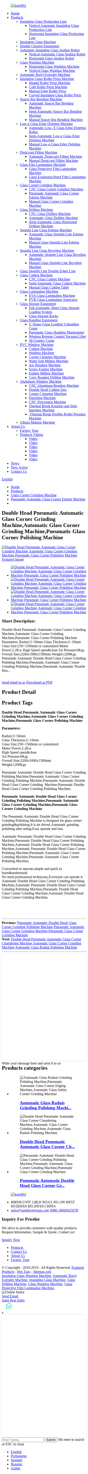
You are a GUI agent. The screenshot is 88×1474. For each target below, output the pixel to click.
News (15, 463)
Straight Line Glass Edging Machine (46, 230)
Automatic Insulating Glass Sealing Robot (50, 50)
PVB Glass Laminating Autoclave (53, 300)
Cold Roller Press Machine (48, 87)
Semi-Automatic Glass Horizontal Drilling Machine (53, 224)
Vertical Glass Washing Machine (52, 70)
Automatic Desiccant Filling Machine (55, 156)
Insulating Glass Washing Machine (26, 1276)
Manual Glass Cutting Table (49, 287)
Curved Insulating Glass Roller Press (55, 95)
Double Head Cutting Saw (48, 390)
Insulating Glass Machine (38, 42)
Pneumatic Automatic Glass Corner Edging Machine (48, 499)
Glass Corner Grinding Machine (43, 185)
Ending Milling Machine (46, 373)
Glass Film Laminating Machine (43, 165)
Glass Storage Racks (43, 316)
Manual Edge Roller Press (47, 91)
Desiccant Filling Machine (38, 152)
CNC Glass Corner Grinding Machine (56, 189)
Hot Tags (23, 1272)
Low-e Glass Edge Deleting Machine (46, 124)
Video (33, 439)
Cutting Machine (41, 349)
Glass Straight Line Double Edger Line (48, 271)
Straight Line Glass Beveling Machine (47, 250)
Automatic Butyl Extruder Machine (45, 75)
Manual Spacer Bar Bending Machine (56, 120)
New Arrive (19, 467)
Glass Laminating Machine (39, 291)
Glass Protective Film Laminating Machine (37, 1286)
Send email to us (13, 682)
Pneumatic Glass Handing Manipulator (56, 332)
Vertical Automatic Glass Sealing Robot (57, 54)
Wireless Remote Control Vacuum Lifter (57, 336)
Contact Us (19, 471)
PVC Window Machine (36, 345)
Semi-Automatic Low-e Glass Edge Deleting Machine (54, 138)
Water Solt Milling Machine (48, 361)
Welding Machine (41, 353)
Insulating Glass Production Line (43, 21)
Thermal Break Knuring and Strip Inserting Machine (53, 408)
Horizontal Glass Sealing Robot (51, 58)
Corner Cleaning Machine (47, 357)
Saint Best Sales (13, 1300)
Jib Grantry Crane (41, 340)
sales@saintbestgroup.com (30, 1210)
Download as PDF (39, 682)
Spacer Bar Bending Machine (41, 99)
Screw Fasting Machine (46, 369)
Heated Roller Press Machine (49, 83)
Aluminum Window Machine (41, 381)
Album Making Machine (37, 422)
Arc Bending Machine (45, 365)
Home (15, 13)
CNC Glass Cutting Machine (49, 279)
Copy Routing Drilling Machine (51, 377)
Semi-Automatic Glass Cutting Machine (57, 283)
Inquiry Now (11, 1240)
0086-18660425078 (64, 1210)
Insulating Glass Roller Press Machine (47, 79)
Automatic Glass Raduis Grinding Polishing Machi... (46, 1105)
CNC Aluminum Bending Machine (54, 385)
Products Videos (31, 435)
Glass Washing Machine (37, 62)
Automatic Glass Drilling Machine (53, 218)
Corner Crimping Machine (48, 394)
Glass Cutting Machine (36, 275)
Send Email (10, 1296)
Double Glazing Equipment (39, 46)
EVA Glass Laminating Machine (52, 295)
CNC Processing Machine (47, 402)
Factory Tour (29, 430)
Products (17, 17)
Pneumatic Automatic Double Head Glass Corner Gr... (47, 1183)
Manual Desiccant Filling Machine (53, 160)
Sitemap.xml (42, 1272)
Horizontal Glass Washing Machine (54, 66)
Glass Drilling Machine (36, 210)
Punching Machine (42, 398)
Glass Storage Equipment (38, 304)
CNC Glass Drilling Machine (50, 214)
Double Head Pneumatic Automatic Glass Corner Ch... (47, 1144)
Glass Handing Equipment (39, 320)
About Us (18, 426)
